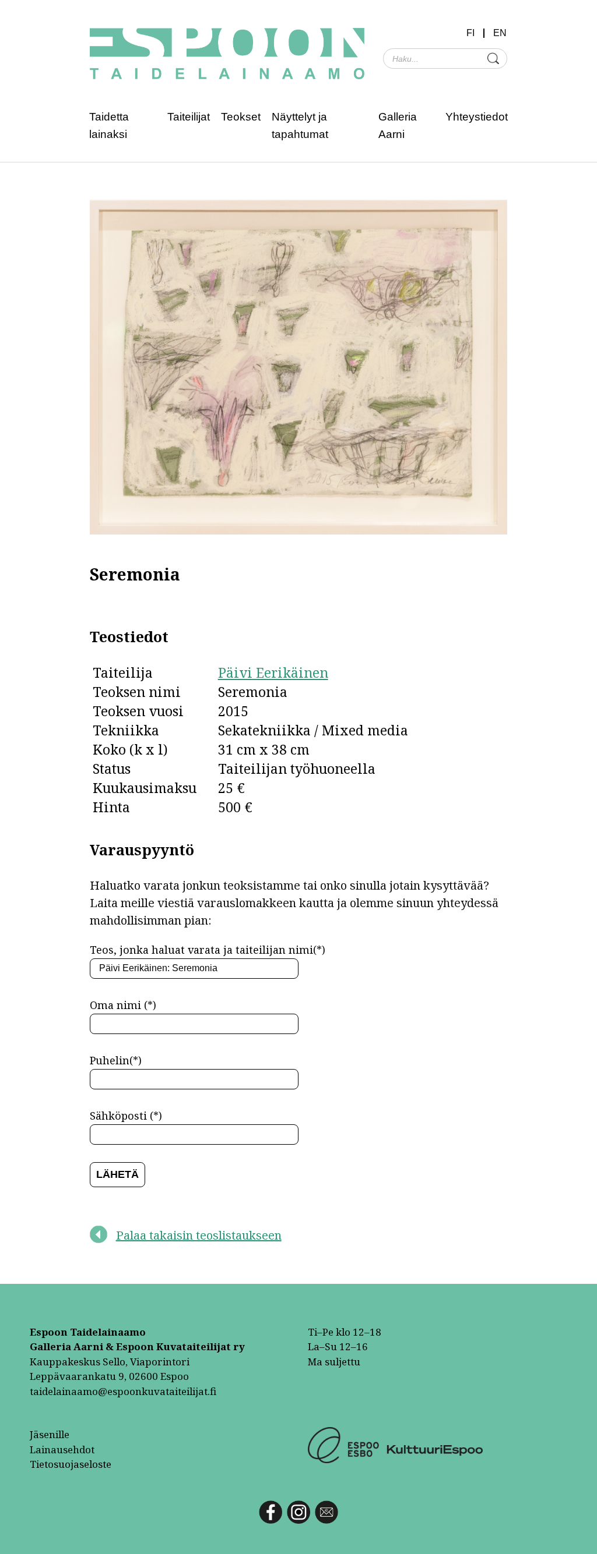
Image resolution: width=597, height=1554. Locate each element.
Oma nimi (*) (123, 1005)
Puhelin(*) (116, 1060)
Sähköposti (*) (126, 1116)
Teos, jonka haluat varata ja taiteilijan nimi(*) (207, 950)
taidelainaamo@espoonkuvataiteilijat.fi (123, 1391)
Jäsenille (49, 1434)
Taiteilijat (188, 117)
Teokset (241, 117)
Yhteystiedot (476, 117)
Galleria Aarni (397, 125)
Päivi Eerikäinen (273, 672)
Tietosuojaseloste (70, 1464)
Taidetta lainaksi (109, 125)
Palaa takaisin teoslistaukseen (199, 1235)
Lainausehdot (62, 1449)
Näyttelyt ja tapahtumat (300, 125)
